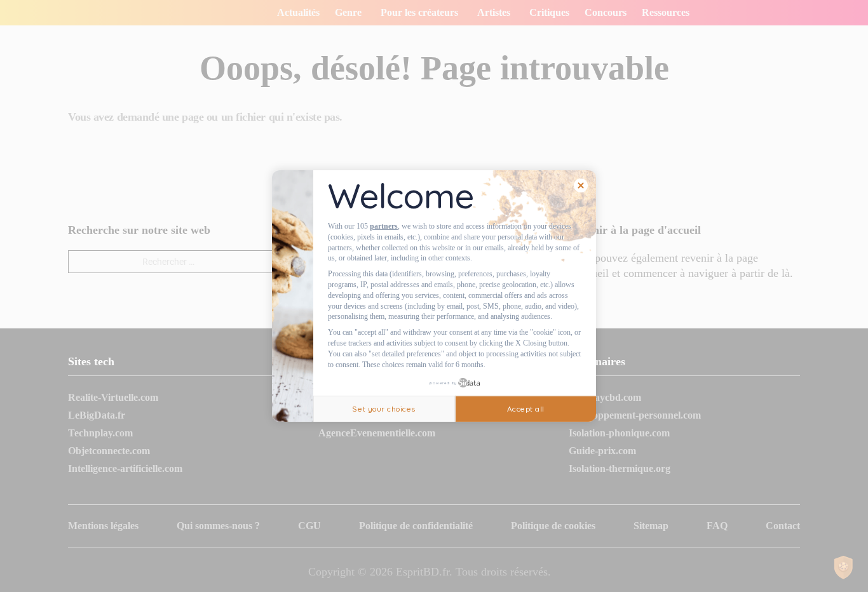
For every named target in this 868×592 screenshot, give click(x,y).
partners (384, 226)
